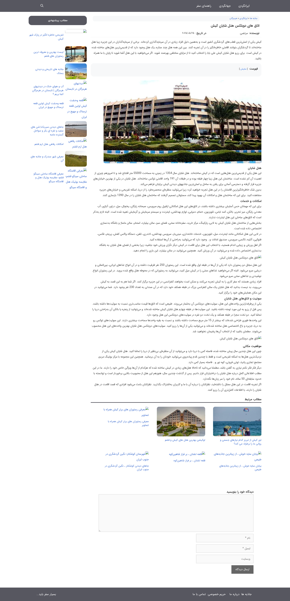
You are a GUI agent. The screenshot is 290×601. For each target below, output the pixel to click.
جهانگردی (225, 6)
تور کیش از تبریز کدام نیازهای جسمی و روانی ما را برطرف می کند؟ (240, 442)
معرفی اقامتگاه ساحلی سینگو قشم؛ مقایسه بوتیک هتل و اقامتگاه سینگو (49, 178)
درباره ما (234, 594)
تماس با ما (199, 594)
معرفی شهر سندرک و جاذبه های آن (47, 159)
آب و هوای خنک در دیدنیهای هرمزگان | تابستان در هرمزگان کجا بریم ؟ (48, 90)
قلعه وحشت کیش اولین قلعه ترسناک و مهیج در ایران (48, 105)
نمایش (243, 69)
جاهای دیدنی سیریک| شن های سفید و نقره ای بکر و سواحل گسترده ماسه (47, 131)
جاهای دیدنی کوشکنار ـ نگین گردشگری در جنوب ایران (127, 468)
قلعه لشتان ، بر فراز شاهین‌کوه (189, 461)
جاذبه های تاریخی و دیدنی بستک (49, 71)
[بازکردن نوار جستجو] (41, 6)
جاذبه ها (253, 18)
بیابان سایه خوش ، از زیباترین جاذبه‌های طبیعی (240, 468)
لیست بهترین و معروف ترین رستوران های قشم (49, 54)
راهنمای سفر (203, 6)
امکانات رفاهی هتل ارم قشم (49, 144)
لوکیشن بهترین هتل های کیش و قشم (185, 440)
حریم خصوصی (216, 594)
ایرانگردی (244, 6)
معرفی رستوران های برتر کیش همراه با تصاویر (128, 423)
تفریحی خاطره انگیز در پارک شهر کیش (46, 37)
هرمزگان (233, 18)
